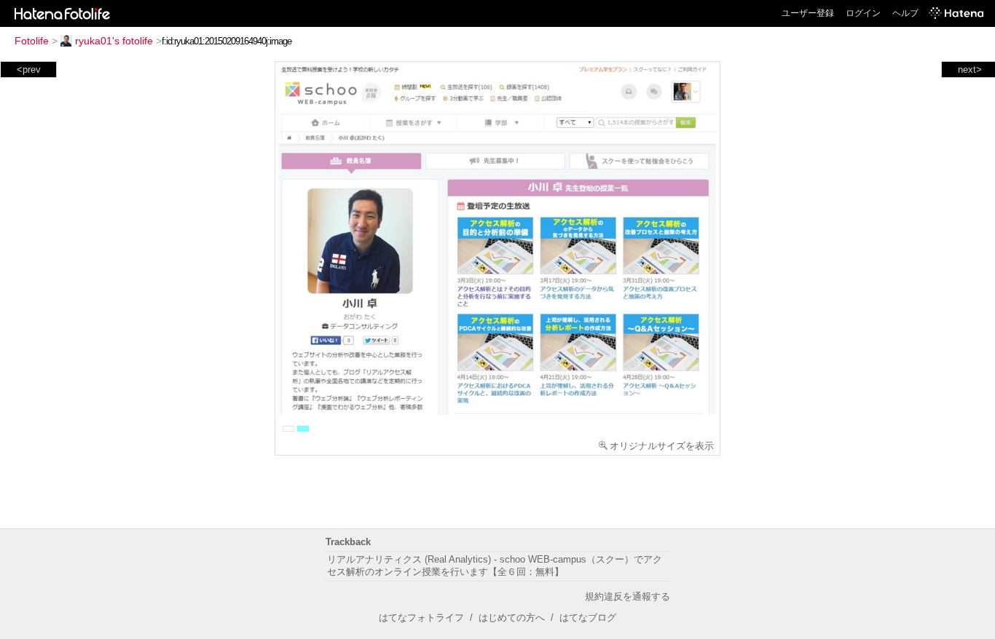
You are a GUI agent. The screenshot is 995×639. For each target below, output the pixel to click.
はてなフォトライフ (421, 617)
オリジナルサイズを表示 (662, 445)
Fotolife (32, 41)
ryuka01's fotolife (114, 41)
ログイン (863, 13)
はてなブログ (587, 617)
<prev (29, 69)
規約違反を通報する (627, 596)
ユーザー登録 (808, 13)
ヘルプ (905, 13)
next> (970, 69)
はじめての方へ (512, 617)
